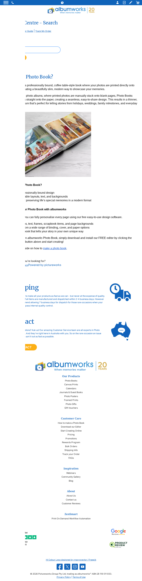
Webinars (71, 473)
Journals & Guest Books (71, 392)
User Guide (27, 31)
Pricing (71, 434)
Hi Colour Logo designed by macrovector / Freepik (71, 559)
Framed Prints (71, 400)
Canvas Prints (71, 384)
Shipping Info (71, 450)
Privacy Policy (64, 577)
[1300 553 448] (13, 2)
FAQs (71, 458)
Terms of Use (79, 577)
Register (124, 2)
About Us (71, 495)
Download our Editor (71, 426)
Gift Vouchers (71, 408)
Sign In (117, 2)
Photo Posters (71, 396)
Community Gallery (71, 477)
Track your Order (71, 454)
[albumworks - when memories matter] (71, 10)
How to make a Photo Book (71, 423)
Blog (71, 480)
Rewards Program (71, 442)
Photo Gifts (71, 404)
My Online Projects (130, 2)
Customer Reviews (71, 503)
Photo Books (71, 380)
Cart (137, 2)
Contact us (71, 499)
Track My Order (43, 31)
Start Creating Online (71, 430)
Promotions (71, 438)
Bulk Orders (71, 446)
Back (25, 265)
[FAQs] (65, 2)
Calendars (71, 388)
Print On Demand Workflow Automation (71, 518)
